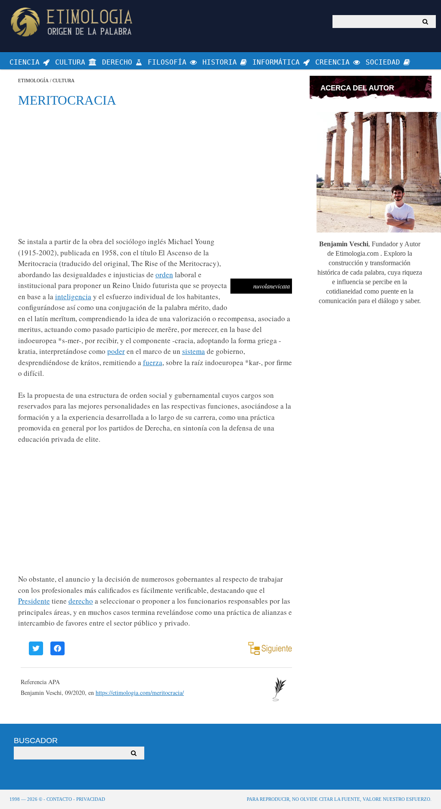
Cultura (64, 80)
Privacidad (90, 799)
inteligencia (73, 296)
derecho (80, 601)
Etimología (33, 80)
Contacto (59, 799)
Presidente (34, 601)
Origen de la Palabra (73, 21)
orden (164, 274)
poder (116, 351)
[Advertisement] (155, 171)
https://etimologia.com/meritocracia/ (140, 692)
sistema (193, 351)
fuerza (152, 362)
